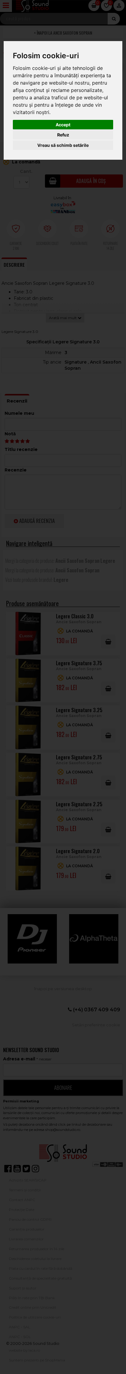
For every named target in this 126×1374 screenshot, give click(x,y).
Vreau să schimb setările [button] (63, 145)
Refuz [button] (63, 134)
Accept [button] (63, 124)
